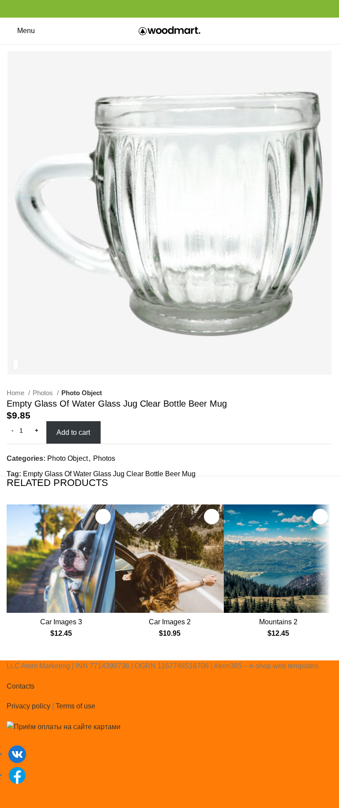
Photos (44, 393)
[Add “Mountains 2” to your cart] (320, 516)
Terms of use (75, 706)
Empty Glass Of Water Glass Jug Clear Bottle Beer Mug (109, 474)
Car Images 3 (61, 622)
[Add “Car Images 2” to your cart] (211, 516)
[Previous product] (310, 393)
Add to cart (73, 432)
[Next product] (328, 393)
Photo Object (81, 393)
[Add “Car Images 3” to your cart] (103, 516)
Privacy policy (28, 706)
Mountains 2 (278, 622)
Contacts (20, 686)
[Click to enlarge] (15, 365)
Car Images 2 (170, 622)
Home (16, 393)
